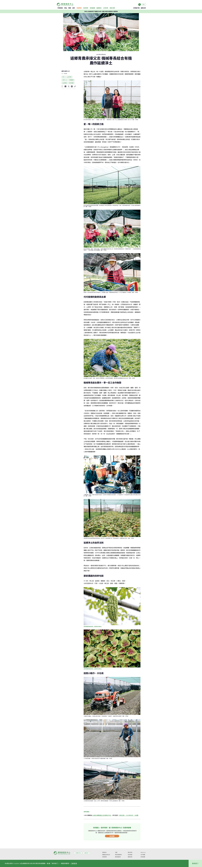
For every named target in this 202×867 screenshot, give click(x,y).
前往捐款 (112, 836)
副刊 (73, 8)
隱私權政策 (118, 857)
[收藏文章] (62, 86)
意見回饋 (143, 857)
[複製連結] (75, 86)
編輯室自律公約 (106, 854)
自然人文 (67, 71)
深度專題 (79, 8)
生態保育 (85, 8)
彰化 (63, 77)
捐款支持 (143, 8)
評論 (65, 8)
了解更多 (74, 863)
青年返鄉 (71, 83)
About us (143, 852)
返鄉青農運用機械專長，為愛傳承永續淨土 (93, 626)
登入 (144, 4)
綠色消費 (112, 8)
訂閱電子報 (136, 8)
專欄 (69, 8)
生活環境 (64, 83)
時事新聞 (60, 8)
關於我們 (130, 852)
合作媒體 (143, 854)
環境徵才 (104, 852)
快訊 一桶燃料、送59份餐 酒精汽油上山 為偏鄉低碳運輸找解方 (101, 11)
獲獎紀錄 (130, 857)
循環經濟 (98, 8)
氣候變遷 (92, 8)
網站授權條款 (118, 854)
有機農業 (71, 80)
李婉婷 (65, 73)
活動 (116, 852)
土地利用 (105, 8)
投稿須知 (104, 857)
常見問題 (130, 854)
